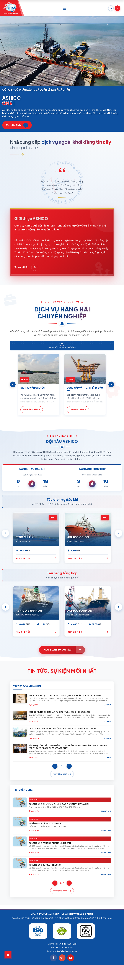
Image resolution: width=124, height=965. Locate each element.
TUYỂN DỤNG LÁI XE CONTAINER (45, 823)
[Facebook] (53, 957)
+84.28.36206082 (68, 944)
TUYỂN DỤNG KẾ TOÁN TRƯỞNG (45, 865)
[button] (51, 80)
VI (117, 8)
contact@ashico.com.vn (65, 951)
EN (111, 8)
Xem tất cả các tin (61, 774)
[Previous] (13, 384)
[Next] (111, 384)
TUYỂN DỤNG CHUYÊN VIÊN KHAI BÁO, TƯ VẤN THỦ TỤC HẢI (59, 804)
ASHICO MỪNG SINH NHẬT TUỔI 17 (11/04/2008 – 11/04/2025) (59, 712)
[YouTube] (70, 957)
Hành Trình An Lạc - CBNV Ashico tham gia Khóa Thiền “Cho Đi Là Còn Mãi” (65, 695)
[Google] (62, 957)
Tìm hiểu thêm (14, 125)
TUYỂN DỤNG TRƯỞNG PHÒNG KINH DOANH (50, 843)
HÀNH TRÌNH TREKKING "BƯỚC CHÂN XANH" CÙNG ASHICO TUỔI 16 (62, 728)
